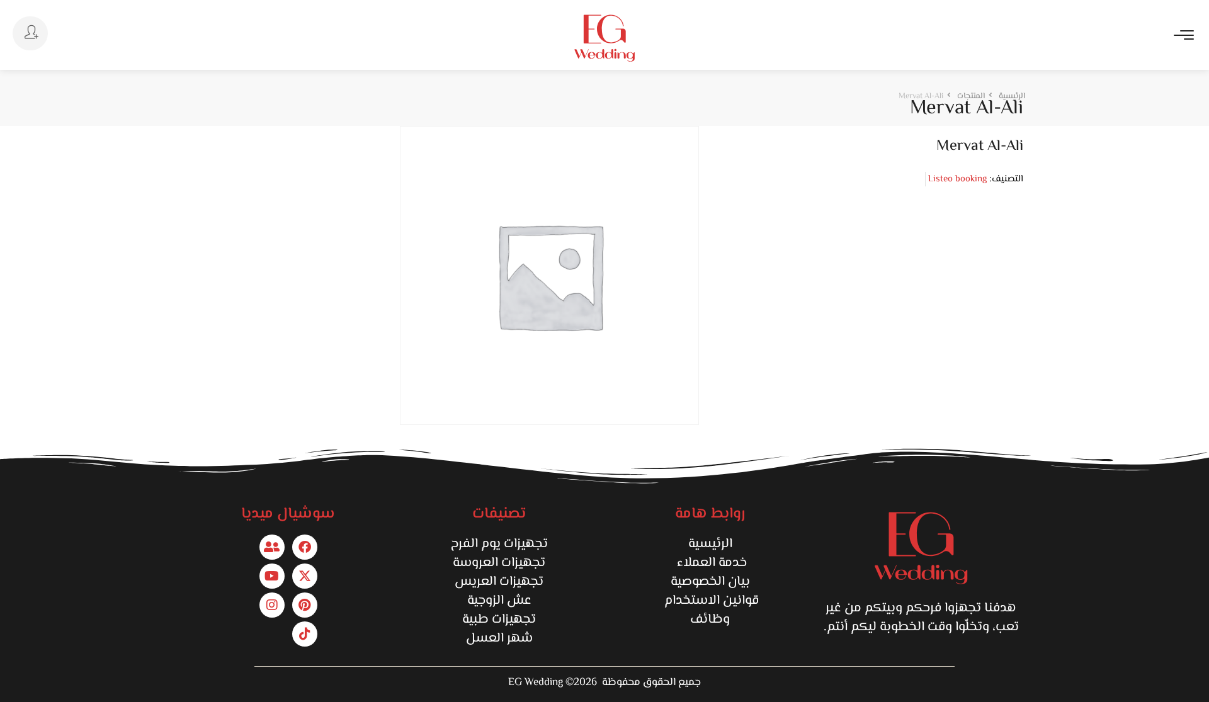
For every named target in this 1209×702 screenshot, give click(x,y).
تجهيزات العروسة (499, 563)
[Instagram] (272, 605)
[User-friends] (272, 547)
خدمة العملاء (710, 563)
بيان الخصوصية (710, 582)
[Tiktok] (304, 634)
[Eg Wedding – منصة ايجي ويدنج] (604, 38)
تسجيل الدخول (30, 33)
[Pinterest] (304, 605)
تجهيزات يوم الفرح (499, 544)
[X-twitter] (304, 576)
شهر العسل (499, 638)
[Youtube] (272, 576)
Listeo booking (957, 179)
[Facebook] (304, 547)
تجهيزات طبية (499, 619)
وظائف (710, 619)
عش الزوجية (499, 601)
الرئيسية (710, 544)
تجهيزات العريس (499, 582)
